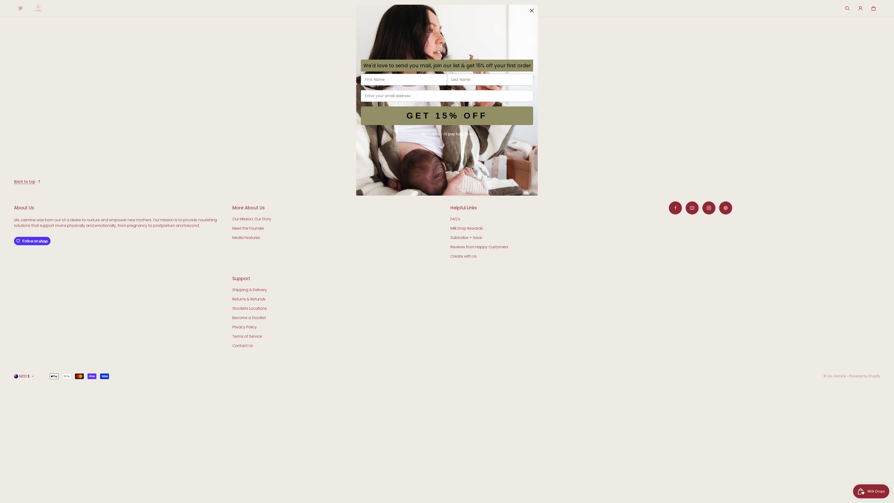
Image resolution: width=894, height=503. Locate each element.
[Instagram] (708, 207)
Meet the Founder (248, 228)
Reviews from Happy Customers (479, 247)
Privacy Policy (244, 327)
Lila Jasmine (836, 376)
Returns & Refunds (248, 299)
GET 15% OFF (447, 115)
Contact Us (242, 345)
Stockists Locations (249, 308)
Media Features (246, 237)
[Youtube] (692, 207)
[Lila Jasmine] (38, 8)
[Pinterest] (725, 207)
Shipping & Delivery (249, 289)
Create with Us (463, 256)
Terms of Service (247, 336)
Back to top (24, 181)
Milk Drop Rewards (466, 228)
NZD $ (24, 376)
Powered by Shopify (864, 376)
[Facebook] (675, 207)
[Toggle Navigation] (20, 8)
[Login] (860, 8)
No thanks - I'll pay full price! (447, 134)
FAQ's (455, 219)
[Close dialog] (532, 11)
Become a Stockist (249, 317)
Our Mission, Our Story (251, 219)
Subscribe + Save (466, 237)
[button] (847, 8)
